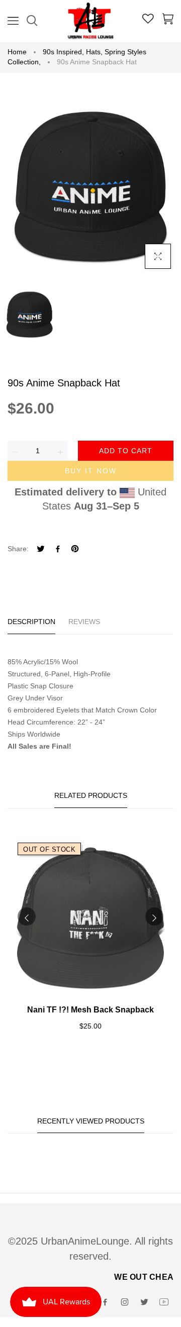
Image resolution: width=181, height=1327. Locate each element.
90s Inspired (63, 52)
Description (31, 622)
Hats (94, 52)
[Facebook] (58, 550)
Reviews (84, 622)
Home (17, 52)
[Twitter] (41, 550)
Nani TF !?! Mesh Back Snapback (90, 1009)
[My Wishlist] (148, 20)
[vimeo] (75, 550)
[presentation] (27, 916)
